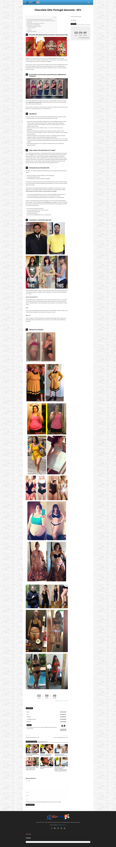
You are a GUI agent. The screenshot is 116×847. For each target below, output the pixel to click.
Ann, (30, 28)
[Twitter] (55, 828)
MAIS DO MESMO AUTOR (42, 741)
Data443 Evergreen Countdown (63, 700)
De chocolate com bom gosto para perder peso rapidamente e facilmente (41, 20)
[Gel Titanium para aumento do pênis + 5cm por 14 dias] (32, 748)
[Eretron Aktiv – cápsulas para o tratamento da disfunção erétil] (46, 748)
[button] (88, 2)
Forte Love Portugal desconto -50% (60, 737)
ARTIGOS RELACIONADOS (31, 741)
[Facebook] (51, 828)
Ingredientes (29, 22)
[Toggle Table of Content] (54, 18)
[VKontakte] (61, 828)
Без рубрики (28, 752)
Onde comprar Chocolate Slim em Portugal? (35, 23)
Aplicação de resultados (31, 31)
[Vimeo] (58, 828)
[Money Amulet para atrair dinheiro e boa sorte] (46, 761)
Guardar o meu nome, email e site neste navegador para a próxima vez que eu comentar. (44, 801)
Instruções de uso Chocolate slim (33, 24)
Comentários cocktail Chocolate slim (34, 26)
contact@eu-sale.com (61, 824)
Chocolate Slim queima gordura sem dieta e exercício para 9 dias (39, 19)
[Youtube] (64, 828)
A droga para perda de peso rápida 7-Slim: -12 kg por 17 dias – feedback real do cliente (32, 768)
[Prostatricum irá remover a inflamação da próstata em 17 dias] (61, 748)
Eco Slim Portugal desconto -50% (32, 737)
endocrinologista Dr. (32, 27)
